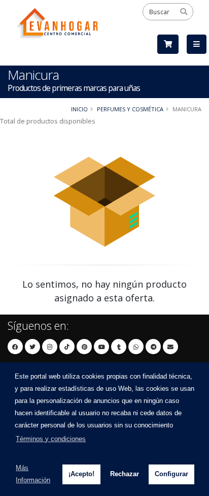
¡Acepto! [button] (81, 474)
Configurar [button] (171, 474)
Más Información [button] (33, 474)
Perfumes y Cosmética (130, 109)
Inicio (79, 109)
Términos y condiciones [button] (51, 439)
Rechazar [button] (124, 474)
